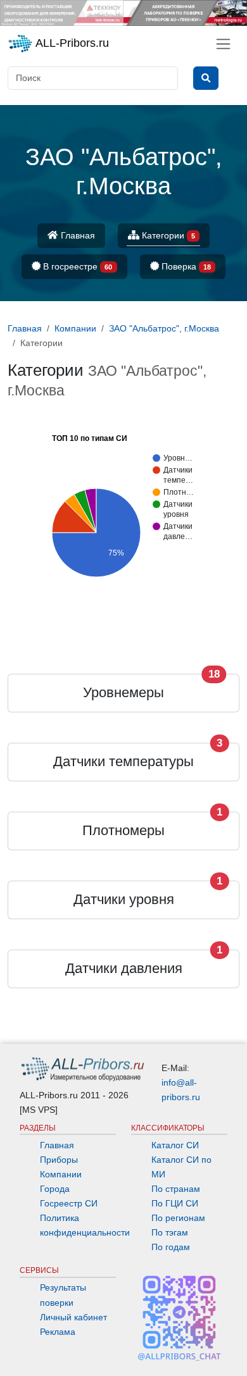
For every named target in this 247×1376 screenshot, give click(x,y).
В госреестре (76, 266)
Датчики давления (123, 968)
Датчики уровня (123, 899)
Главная (76, 235)
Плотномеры (123, 830)
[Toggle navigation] (223, 44)
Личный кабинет (73, 1317)
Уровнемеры (123, 692)
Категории (167, 235)
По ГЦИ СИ (174, 1203)
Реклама (57, 1332)
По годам (170, 1247)
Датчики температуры (123, 761)
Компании (61, 1174)
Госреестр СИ (69, 1203)
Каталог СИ (175, 1145)
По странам (175, 1189)
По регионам (178, 1218)
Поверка (185, 266)
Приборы (59, 1160)
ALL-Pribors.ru (71, 43)
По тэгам (169, 1232)
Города (55, 1189)
